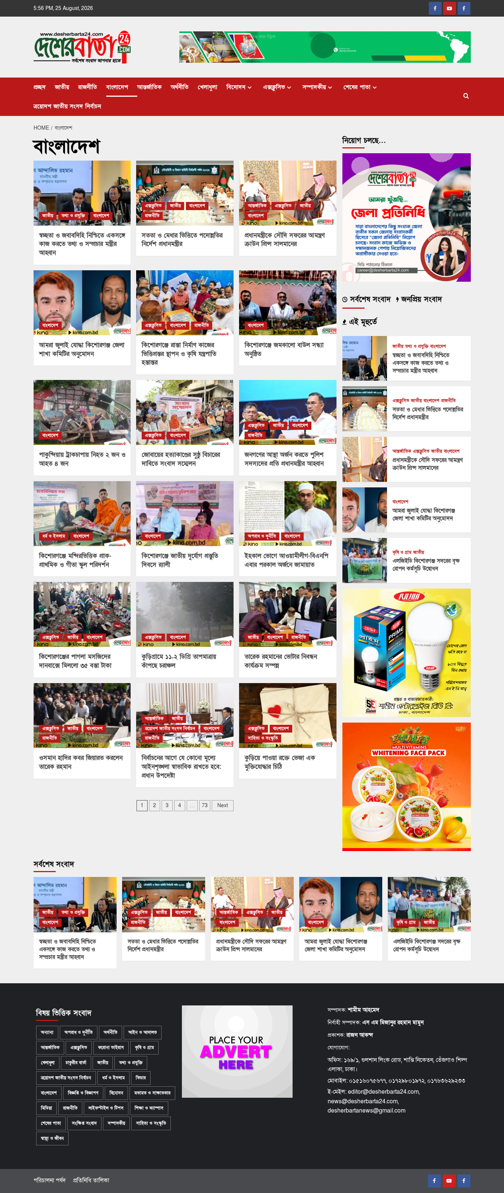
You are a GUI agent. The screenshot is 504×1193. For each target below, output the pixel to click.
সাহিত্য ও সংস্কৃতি (263, 738)
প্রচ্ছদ (40, 87)
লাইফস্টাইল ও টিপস (106, 1108)
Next (222, 805)
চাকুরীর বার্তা (76, 1063)
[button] (466, 96)
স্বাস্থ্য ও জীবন (52, 1138)
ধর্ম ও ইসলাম (53, 536)
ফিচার (141, 1078)
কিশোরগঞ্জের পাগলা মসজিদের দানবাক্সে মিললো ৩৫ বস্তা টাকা (75, 661)
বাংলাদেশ (117, 87)
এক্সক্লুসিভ (274, 87)
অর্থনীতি (180, 87)
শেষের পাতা (357, 87)
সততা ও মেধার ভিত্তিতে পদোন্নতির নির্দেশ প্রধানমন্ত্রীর (182, 239)
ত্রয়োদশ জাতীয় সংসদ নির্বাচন (67, 106)
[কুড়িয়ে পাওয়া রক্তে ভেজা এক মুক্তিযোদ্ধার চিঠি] (287, 715)
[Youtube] (449, 8)
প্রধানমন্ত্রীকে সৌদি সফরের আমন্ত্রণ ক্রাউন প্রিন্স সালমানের (285, 239)
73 (205, 805)
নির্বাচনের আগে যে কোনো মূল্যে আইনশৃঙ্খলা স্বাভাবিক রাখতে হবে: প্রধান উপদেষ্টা (181, 767)
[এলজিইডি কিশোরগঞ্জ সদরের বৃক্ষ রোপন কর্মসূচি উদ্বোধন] (364, 560)
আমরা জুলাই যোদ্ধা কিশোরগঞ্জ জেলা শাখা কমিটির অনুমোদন (81, 349)
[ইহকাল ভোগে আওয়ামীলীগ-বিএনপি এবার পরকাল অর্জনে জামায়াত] (287, 513)
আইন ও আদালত (142, 1032)
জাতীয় (62, 87)
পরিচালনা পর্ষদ (50, 1180)
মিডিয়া (46, 1108)
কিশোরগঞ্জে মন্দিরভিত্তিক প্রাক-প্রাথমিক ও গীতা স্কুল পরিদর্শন (75, 560)
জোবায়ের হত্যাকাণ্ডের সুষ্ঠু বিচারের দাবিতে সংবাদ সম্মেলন (181, 459)
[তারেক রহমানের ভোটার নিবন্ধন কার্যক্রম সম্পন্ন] (287, 614)
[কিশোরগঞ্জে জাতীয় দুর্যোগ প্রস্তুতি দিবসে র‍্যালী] (185, 513)
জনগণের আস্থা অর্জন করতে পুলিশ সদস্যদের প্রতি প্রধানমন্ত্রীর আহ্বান (284, 459)
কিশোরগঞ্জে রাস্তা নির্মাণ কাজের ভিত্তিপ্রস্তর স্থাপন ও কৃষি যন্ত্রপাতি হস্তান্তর (179, 354)
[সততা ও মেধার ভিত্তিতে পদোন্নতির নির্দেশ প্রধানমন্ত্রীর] (185, 193)
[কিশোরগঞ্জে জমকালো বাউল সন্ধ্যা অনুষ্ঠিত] (287, 302)
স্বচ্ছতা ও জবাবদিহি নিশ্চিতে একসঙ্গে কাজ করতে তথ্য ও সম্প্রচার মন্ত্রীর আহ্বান (82, 244)
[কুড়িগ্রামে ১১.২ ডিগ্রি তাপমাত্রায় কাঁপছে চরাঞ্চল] (185, 614)
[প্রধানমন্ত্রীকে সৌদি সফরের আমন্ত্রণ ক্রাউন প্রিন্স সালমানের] (287, 193)
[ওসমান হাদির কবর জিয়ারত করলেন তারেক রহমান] (82, 715)
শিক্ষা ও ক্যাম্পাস (149, 1108)
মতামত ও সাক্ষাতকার (152, 1093)
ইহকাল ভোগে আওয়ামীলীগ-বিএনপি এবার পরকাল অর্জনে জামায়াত (286, 560)
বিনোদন (236, 87)
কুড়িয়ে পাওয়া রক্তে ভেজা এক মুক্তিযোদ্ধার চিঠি (280, 762)
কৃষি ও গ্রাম (402, 552)
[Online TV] (464, 8)
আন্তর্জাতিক (149, 87)
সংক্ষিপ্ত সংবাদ (84, 1123)
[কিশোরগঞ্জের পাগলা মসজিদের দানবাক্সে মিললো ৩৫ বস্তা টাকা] (82, 614)
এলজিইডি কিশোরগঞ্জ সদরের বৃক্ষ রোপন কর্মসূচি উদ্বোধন (426, 564)
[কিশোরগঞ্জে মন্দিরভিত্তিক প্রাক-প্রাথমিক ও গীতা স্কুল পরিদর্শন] (82, 513)
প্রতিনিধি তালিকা (91, 1180)
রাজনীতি (87, 87)
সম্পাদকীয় (314, 87)
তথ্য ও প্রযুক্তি (73, 216)
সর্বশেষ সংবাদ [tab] (369, 299)
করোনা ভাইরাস (111, 1047)
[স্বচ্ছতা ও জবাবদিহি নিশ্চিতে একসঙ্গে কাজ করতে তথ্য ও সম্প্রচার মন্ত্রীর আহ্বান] (82, 193)
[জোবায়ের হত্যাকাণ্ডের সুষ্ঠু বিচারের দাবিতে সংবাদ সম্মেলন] (185, 412)
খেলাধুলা (207, 87)
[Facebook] (435, 8)
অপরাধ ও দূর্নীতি (262, 536)
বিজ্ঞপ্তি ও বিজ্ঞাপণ (83, 1093)
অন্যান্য (47, 1032)
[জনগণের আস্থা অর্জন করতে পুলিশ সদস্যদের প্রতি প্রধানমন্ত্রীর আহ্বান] (287, 412)
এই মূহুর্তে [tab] (361, 322)
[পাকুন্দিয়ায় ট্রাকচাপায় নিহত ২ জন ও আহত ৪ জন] (82, 412)
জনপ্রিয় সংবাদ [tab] (420, 299)
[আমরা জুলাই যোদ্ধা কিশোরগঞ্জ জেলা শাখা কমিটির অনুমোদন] (82, 302)
